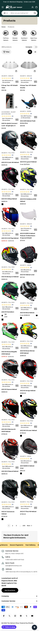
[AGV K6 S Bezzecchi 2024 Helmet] (10, 408)
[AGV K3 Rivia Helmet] (28, 291)
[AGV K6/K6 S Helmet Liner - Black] (21, 473)
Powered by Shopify (26, 623)
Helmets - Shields (7, 76)
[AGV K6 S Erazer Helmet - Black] (21, 436)
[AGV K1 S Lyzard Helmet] (28, 140)
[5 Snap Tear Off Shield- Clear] (10, 65)
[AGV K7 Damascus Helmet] (10, 489)
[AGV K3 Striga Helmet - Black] (21, 396)
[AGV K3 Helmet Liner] (28, 254)
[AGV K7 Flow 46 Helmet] (28, 489)
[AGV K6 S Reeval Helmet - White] (2, 477)
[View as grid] (30, 52)
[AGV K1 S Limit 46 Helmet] (10, 140)
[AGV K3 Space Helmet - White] (2, 395)
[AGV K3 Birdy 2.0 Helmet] (10, 255)
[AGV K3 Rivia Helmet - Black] (21, 318)
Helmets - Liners (25, 265)
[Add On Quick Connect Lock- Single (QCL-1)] (10, 101)
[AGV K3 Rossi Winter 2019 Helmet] (28, 330)
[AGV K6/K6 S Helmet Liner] (28, 446)
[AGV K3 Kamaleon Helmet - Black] (2, 320)
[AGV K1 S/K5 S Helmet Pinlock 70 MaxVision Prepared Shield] (28, 214)
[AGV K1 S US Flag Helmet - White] (2, 244)
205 (24, 525)
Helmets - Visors (25, 111)
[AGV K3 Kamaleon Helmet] (10, 290)
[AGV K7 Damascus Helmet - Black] (2, 519)
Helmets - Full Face (8, 152)
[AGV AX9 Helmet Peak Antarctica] (28, 101)
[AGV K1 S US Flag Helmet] (10, 217)
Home (3, 27)
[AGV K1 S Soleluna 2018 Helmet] (28, 177)
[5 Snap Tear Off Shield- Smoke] (28, 65)
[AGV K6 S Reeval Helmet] (10, 449)
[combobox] (19, 13)
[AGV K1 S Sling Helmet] (10, 177)
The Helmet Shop (13, 623)
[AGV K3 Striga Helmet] (28, 369)
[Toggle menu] (3, 7)
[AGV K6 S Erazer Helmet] (28, 409)
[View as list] (35, 52)
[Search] (35, 13)
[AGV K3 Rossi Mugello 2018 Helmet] (10, 331)
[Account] (32, 7)
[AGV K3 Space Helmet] (10, 368)
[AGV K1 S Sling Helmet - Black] (2, 204)
